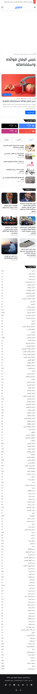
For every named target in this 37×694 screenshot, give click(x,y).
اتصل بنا (26, 680)
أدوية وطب (32, 276)
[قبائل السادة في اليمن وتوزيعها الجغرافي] (30, 172)
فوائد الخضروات (30, 635)
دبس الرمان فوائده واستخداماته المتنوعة (19, 101)
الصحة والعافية (31, 412)
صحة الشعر (31, 574)
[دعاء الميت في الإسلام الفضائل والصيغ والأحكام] (9, 246)
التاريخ (33, 323)
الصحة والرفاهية (30, 407)
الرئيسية (32, 54)
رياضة (33, 532)
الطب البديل (31, 429)
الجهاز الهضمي (31, 360)
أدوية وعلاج (32, 279)
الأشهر (31, 140)
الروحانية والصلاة (30, 376)
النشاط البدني (31, 468)
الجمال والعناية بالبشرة (29, 351)
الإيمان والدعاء (31, 307)
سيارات (33, 535)
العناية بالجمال (31, 446)
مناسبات (32, 657)
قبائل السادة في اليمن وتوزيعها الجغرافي (15, 170)
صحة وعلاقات (31, 618)
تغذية (33, 488)
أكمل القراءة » (30, 112)
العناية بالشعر (31, 449)
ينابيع (33, 666)
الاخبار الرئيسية (31, 310)
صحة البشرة (31, 554)
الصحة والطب (31, 410)
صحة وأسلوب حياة (30, 596)
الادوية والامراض (30, 315)
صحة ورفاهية (31, 610)
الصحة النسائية (31, 390)
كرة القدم (32, 641)
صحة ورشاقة (31, 604)
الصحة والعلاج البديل (29, 418)
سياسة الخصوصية (9, 680)
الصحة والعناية (31, 421)
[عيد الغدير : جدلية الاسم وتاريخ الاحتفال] (30, 164)
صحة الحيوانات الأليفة (29, 566)
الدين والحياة (31, 368)
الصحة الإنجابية (31, 382)
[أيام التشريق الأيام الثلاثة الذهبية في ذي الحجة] (30, 180)
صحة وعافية (31, 616)
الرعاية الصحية (31, 374)
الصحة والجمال (31, 401)
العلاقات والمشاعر (30, 438)
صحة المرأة (31, 585)
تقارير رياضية (31, 504)
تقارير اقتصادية (31, 502)
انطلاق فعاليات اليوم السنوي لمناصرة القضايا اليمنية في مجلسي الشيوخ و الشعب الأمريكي (28, 230)
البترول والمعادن (30, 318)
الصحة (33, 379)
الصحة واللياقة (31, 424)
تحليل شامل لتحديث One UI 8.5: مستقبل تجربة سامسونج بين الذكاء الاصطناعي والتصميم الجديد (28, 252)
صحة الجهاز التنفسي (29, 557)
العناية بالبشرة (31, 443)
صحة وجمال (31, 602)
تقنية (33, 513)
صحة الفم (32, 579)
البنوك (33, 321)
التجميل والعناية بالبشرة (28, 326)
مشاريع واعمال (31, 652)
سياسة (33, 538)
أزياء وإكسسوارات (30, 282)
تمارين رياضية (31, 518)
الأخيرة (19, 140)
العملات (33, 440)
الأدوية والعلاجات (30, 290)
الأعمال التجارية (30, 296)
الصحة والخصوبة (30, 404)
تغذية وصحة (31, 499)
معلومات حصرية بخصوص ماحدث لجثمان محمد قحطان (10, 206)
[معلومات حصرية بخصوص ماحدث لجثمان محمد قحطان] (9, 198)
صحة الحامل (31, 563)
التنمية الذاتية (31, 340)
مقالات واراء (31, 655)
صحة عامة (32, 588)
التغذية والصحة (31, 337)
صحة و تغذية (31, 593)
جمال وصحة (31, 527)
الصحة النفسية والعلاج (29, 396)
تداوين (33, 98)
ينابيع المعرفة (31, 668)
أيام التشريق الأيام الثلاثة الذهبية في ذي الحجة (13, 178)
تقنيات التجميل (31, 510)
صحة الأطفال (31, 549)
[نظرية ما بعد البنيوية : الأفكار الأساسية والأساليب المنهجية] (30, 148)
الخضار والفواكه (30, 365)
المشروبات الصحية (30, 465)
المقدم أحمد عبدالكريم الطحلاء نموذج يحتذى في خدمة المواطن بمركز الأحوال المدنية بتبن (10, 230)
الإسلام (33, 304)
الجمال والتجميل (30, 346)
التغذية (33, 332)
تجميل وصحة (31, 479)
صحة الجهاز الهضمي (29, 560)
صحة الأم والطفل (30, 552)
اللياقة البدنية (31, 463)
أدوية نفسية (31, 273)
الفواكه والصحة (31, 457)
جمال (33, 524)
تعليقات (6, 140)
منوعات (33, 660)
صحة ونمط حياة (30, 627)
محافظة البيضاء (30, 646)
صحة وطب (32, 613)
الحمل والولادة (31, 362)
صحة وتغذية (31, 599)
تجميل (33, 476)
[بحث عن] (35, 8)
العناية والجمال (31, 451)
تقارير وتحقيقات (30, 507)
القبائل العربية (31, 460)
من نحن (30, 680)
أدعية (33, 271)
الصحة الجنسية (31, 385)
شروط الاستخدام (18, 680)
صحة (33, 546)
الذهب (33, 371)
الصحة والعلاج (31, 415)
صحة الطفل (31, 577)
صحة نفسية (31, 591)
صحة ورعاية (31, 607)
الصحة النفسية (31, 393)
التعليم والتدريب (30, 329)
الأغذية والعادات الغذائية (28, 298)
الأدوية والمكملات (30, 293)
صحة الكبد (32, 582)
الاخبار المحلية (31, 312)
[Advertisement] (18, 30)
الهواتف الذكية (31, 471)
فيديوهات (32, 638)
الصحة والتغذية (31, 399)
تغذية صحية (32, 496)
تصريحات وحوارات (30, 485)
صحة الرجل (31, 571)
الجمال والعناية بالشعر (29, 354)
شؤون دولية (31, 540)
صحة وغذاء (32, 621)
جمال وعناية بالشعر (29, 529)
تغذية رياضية (31, 493)
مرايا (33, 649)
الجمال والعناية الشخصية (28, 348)
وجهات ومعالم (31, 663)
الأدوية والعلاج (31, 287)
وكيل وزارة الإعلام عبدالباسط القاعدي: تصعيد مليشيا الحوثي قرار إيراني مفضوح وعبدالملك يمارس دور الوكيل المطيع (28, 207)
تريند (33, 482)
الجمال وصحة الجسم (29, 357)
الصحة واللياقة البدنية (29, 426)
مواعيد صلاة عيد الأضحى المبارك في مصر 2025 (14, 154)
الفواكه (33, 454)
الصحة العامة (31, 387)
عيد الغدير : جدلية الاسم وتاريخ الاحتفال (14, 161)
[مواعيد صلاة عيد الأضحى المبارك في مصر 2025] (30, 156)
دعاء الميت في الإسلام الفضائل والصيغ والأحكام (11, 257)
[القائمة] (2, 8)
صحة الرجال (31, 568)
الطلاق (33, 432)
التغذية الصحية (31, 335)
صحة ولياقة (32, 624)
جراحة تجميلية (31, 521)
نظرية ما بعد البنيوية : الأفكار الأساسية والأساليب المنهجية (13, 146)
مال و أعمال (31, 643)
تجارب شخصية (31, 474)
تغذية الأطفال (31, 490)
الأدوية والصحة (31, 284)
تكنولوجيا (32, 515)
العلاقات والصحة (30, 435)
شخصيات (32, 543)
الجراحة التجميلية (30, 343)
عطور (33, 632)
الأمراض (32, 301)
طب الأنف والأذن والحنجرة (28, 630)
